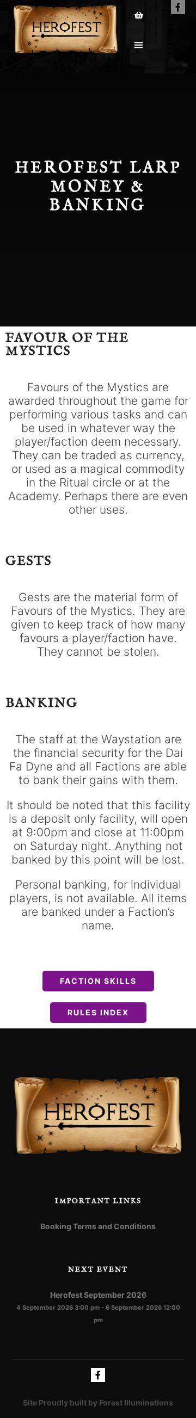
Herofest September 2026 (98, 1294)
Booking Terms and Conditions (98, 1226)
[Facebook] (178, 7)
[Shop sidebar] (139, 15)
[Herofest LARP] (65, 30)
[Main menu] (139, 45)
